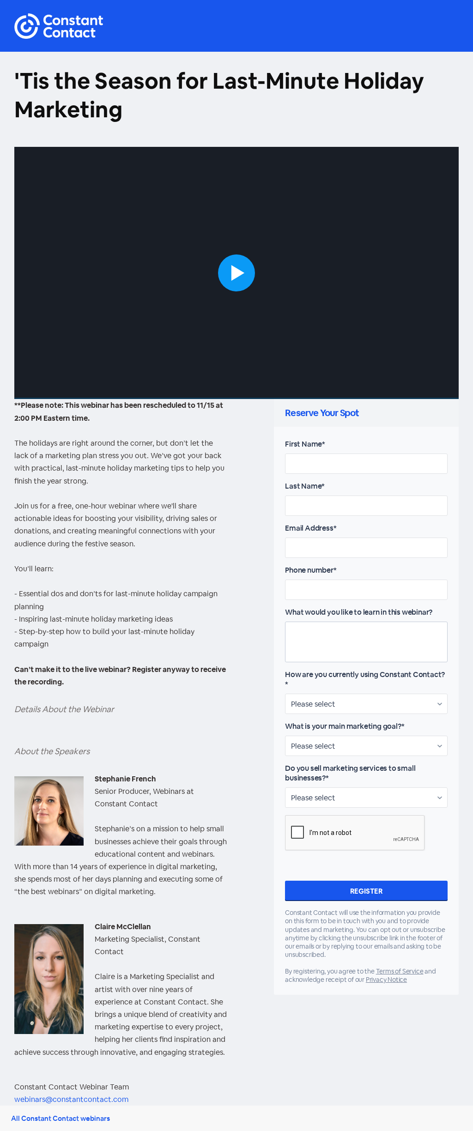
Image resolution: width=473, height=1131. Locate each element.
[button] (236, 273)
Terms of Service (400, 971)
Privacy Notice (386, 979)
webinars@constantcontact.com (71, 1099)
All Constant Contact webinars (60, 1118)
